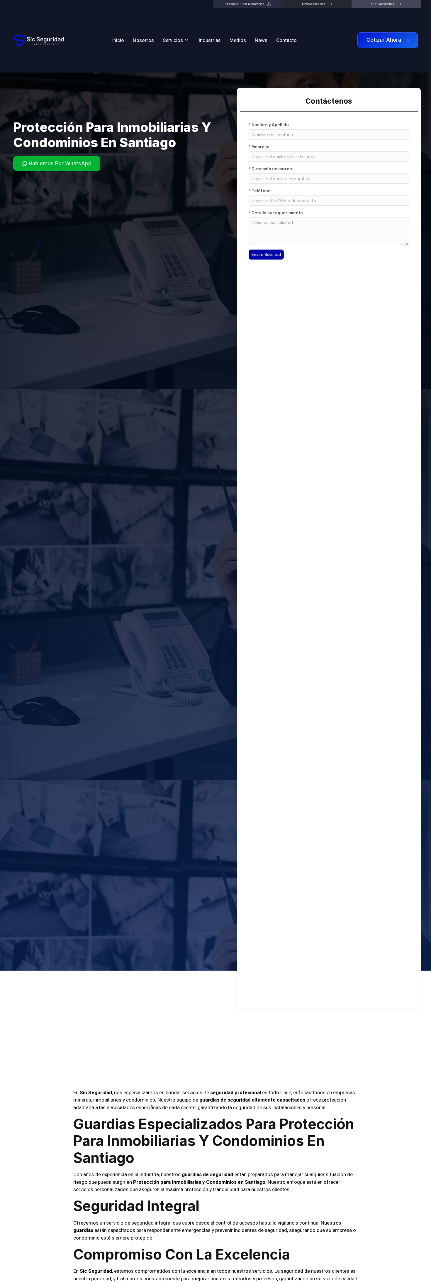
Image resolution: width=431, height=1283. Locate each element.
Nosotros (143, 40)
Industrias (209, 40)
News (261, 40)
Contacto (286, 40)
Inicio (118, 40)
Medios (238, 40)
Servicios (173, 40)
